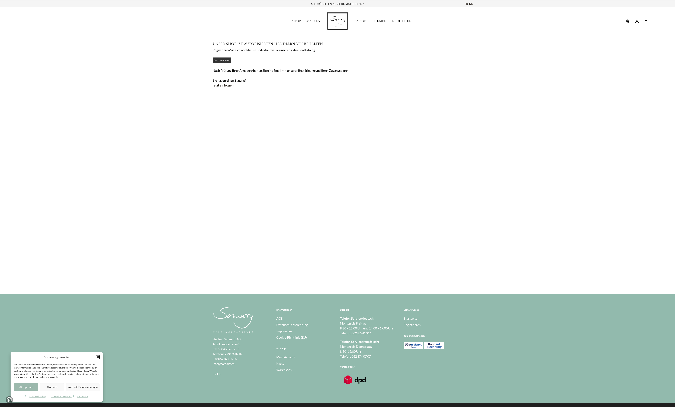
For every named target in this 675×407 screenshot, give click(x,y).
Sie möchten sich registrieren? (337, 4)
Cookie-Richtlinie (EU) (291, 337)
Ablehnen (52, 387)
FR (466, 3)
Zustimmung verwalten (9, 399)
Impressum (82, 396)
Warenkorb (284, 370)
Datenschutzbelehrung (61, 396)
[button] (97, 357)
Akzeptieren (26, 387)
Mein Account (285, 357)
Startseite (410, 318)
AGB (279, 318)
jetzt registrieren (222, 60)
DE (471, 3)
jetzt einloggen (223, 85)
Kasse (280, 363)
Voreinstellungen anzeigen (83, 387)
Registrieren (412, 325)
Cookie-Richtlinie (38, 396)
